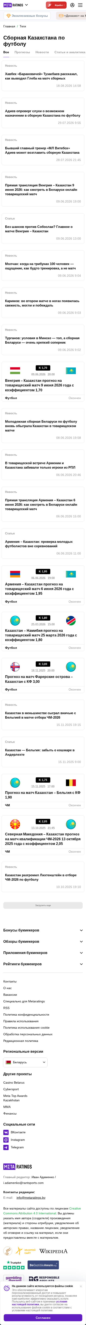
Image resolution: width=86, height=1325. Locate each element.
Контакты (10, 981)
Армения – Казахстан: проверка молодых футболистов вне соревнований (39, 544)
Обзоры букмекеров (21, 941)
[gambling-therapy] (13, 1279)
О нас (7, 988)
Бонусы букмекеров (21, 930)
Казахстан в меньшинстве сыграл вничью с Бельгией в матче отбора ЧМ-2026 (40, 715)
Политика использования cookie (26, 1027)
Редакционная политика (20, 1041)
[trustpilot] (13, 1265)
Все (6, 52)
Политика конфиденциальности (26, 1014)
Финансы (10, 1113)
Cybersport (11, 1089)
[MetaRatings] (17, 1166)
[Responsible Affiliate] (44, 1279)
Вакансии (10, 994)
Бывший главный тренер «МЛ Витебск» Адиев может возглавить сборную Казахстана (42, 150)
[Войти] (72, 5)
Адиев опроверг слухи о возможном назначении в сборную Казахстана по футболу (42, 113)
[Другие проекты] (16, 5)
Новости (42, 52)
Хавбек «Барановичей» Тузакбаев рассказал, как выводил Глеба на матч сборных (41, 76)
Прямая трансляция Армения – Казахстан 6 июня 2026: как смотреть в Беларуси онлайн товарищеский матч (41, 504)
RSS (6, 1008)
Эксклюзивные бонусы (30, 15)
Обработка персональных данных (27, 1034)
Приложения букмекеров (25, 953)
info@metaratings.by (31, 1197)
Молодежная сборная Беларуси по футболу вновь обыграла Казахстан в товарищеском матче (41, 426)
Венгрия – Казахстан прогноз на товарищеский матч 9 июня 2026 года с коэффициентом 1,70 (39, 385)
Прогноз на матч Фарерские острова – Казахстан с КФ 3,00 (39, 679)
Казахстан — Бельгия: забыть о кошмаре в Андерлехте (40, 752)
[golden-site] (25, 1251)
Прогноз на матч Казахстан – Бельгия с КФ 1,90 (42, 795)
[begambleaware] (43, 1265)
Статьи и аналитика (69, 52)
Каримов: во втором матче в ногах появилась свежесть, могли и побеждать (42, 303)
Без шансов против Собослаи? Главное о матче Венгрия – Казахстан (39, 229)
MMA (7, 1107)
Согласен (43, 1317)
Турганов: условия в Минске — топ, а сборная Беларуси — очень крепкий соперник (42, 340)
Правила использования (21, 1021)
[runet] (7, 1251)
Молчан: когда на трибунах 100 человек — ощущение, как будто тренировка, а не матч (40, 266)
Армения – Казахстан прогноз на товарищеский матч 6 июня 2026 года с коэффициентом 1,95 (39, 589)
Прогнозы (22, 52)
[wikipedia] (53, 1251)
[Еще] (80, 5)
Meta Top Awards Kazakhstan (15, 1098)
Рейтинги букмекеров (22, 964)
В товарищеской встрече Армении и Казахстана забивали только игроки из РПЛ (40, 465)
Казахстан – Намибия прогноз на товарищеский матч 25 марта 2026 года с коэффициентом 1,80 (41, 635)
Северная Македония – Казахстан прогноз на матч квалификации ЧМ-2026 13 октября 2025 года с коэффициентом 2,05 (42, 839)
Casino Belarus (13, 1082)
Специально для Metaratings (24, 1001)
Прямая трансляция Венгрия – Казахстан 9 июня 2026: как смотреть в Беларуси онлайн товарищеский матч (41, 189)
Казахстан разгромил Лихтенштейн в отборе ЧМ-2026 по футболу (41, 877)
